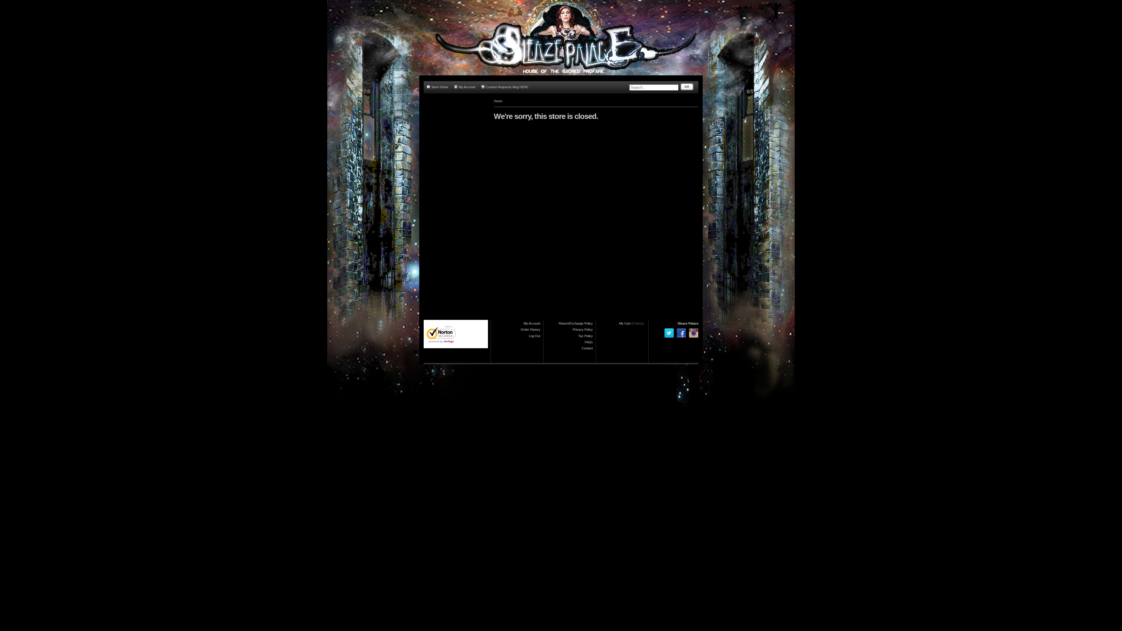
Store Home (439, 87)
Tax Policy (585, 336)
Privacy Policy (583, 329)
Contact (587, 348)
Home (498, 101)
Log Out (534, 336)
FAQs (589, 342)
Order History (530, 329)
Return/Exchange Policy (576, 323)
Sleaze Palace (688, 323)
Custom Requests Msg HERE (507, 87)
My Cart (625, 323)
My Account (467, 87)
